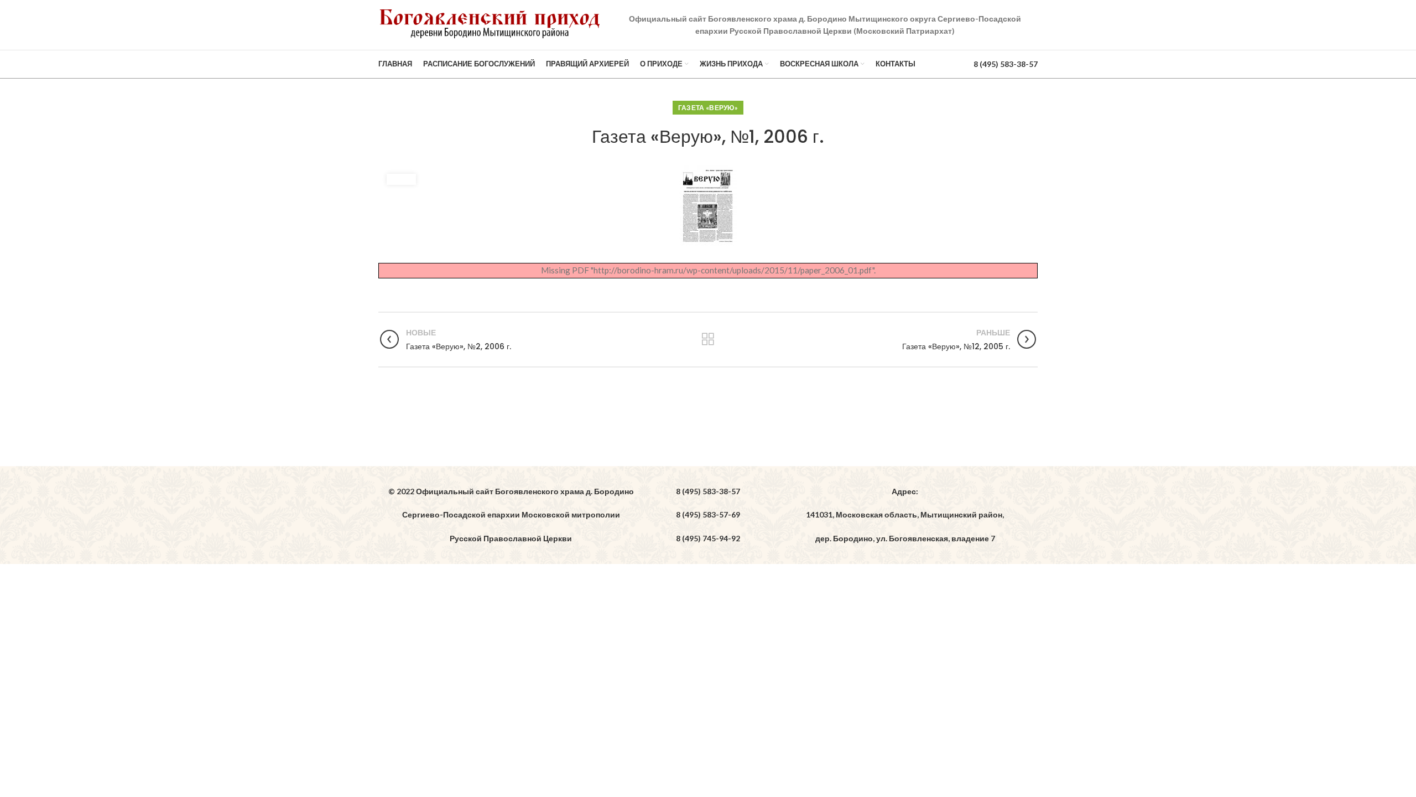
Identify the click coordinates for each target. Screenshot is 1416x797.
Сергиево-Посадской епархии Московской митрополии (511, 514)
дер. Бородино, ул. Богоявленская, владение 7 (905, 538)
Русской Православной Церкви (511, 538)
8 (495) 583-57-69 (708, 514)
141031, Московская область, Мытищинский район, (905, 514)
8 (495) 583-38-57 (1006, 64)
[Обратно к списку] (708, 339)
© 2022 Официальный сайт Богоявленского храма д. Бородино (511, 491)
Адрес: (905, 491)
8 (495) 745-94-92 (708, 538)
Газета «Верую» (708, 107)
